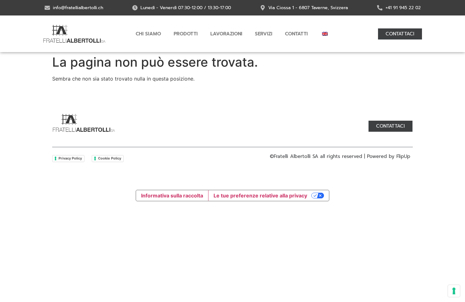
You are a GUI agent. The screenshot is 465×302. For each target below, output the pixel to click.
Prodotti (186, 33)
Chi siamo (148, 33)
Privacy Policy (70, 158)
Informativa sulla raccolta (172, 195)
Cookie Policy (109, 158)
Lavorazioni (226, 33)
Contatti (296, 33)
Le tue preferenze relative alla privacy (260, 195)
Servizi (263, 33)
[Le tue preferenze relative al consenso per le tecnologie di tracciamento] (454, 291)
